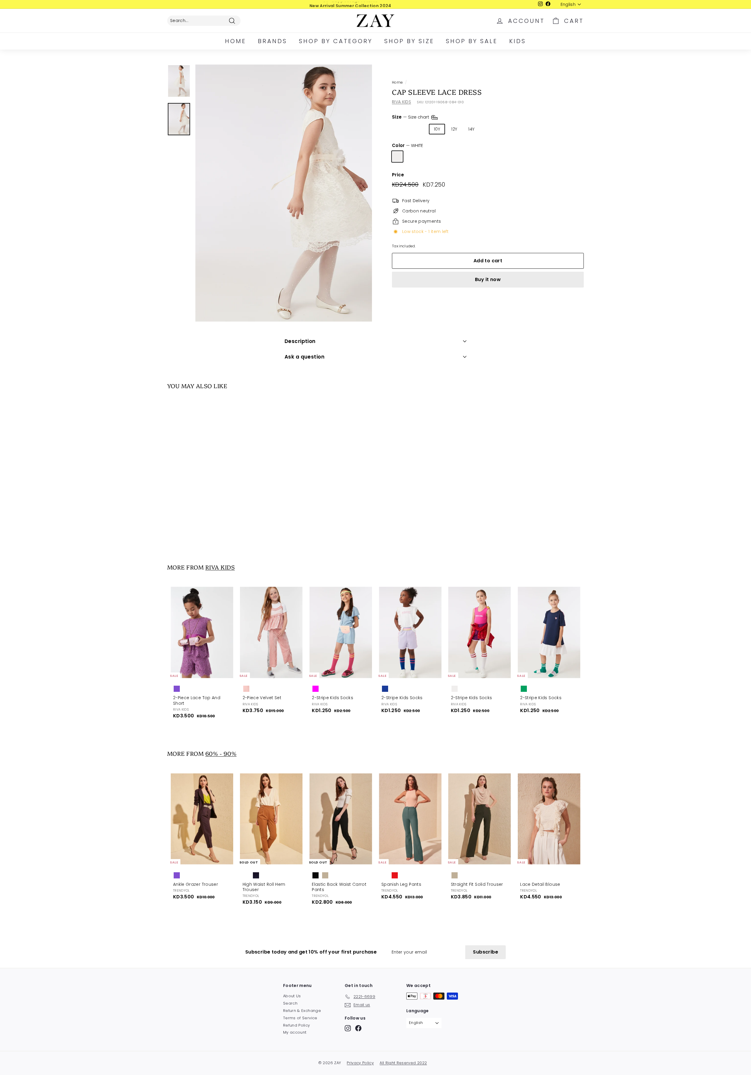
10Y (437, 129)
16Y (489, 129)
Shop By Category (336, 41)
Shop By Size (409, 41)
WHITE (397, 156)
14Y (471, 129)
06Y (400, 129)
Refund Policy (296, 1025)
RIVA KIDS (401, 102)
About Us (292, 996)
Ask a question (304, 356)
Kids (517, 41)
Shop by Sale (472, 41)
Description (300, 341)
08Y (419, 129)
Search (290, 1003)
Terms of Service (300, 1018)
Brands (272, 41)
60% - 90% (220, 753)
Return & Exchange (302, 1010)
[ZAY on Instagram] (348, 1028)
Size (411, 117)
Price (398, 175)
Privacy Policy (360, 1063)
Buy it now (488, 279)
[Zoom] (283, 193)
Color (407, 145)
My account (295, 1032)
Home (235, 41)
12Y (454, 129)
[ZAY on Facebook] (358, 1028)
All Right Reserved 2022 (403, 1063)
